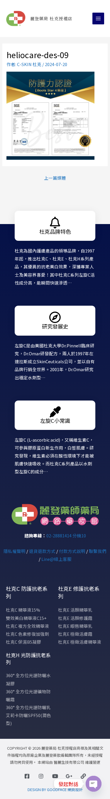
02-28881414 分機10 (66, 535)
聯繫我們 (97, 551)
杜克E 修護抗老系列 (78, 592)
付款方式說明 (72, 551)
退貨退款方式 (42, 551)
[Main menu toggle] (98, 18)
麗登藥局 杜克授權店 (51, 18)
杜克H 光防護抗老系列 (28, 658)
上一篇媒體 (55, 178)
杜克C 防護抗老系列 (27, 592)
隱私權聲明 (15, 551)
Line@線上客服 (56, 559)
